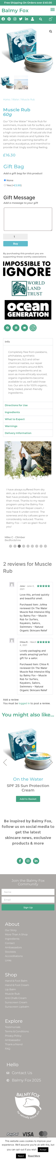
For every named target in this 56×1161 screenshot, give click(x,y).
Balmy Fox (15, 10)
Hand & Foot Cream (17, 985)
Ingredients (12, 938)
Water (15, 99)
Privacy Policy (13, 1035)
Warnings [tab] (11, 426)
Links (8, 960)
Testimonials (12, 1027)
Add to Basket (28, 798)
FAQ (7, 1048)
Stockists (10, 951)
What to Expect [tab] (15, 419)
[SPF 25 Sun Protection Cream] (28, 747)
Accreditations (14, 956)
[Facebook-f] (20, 861)
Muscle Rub (12, 993)
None (10, 180)
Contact (10, 943)
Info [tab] (7, 341)
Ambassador (13, 1040)
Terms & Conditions (17, 1031)
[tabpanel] (28, 373)
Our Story (10, 930)
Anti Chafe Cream (16, 998)
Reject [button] (21, 1156)
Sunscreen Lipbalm (17, 1006)
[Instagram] (28, 861)
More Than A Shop (16, 934)
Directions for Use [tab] (16, 405)
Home (6, 99)
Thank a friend (14, 1044)
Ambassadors (13, 947)
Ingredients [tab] (12, 412)
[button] (52, 9)
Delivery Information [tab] (18, 433)
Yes (14, 185)
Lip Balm (10, 989)
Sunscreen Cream (16, 1002)
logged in (24, 703)
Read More (34, 1155)
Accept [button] (43, 1149)
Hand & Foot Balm (16, 980)
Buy (15, 243)
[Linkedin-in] (36, 861)
